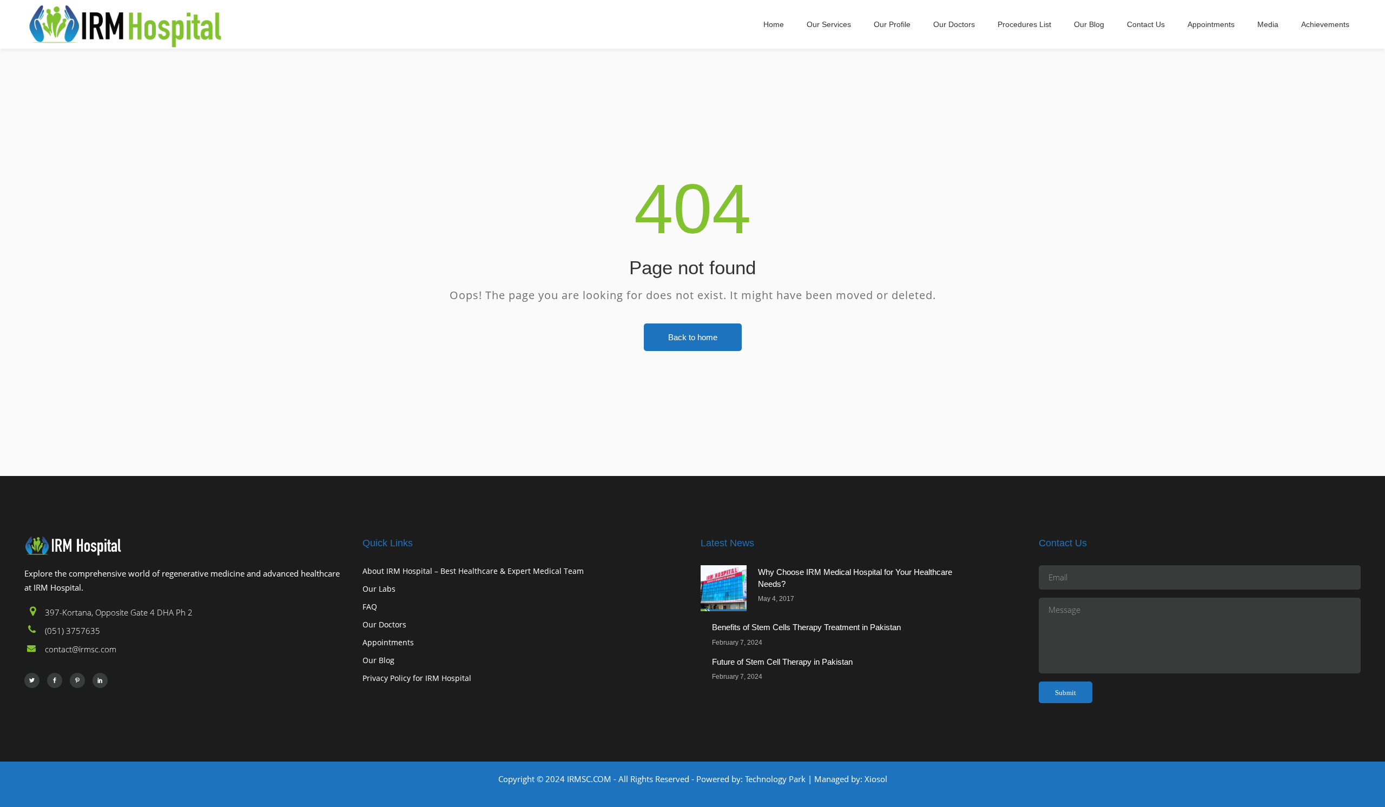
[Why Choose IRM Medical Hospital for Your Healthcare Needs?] (724, 588)
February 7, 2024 (737, 642)
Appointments (388, 642)
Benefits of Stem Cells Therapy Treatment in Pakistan (806, 627)
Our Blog (378, 660)
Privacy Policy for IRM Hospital (416, 678)
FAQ (369, 606)
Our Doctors (384, 624)
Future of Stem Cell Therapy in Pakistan (782, 661)
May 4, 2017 (776, 599)
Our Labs (378, 589)
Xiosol (874, 778)
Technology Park (775, 778)
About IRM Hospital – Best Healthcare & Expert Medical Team (473, 571)
